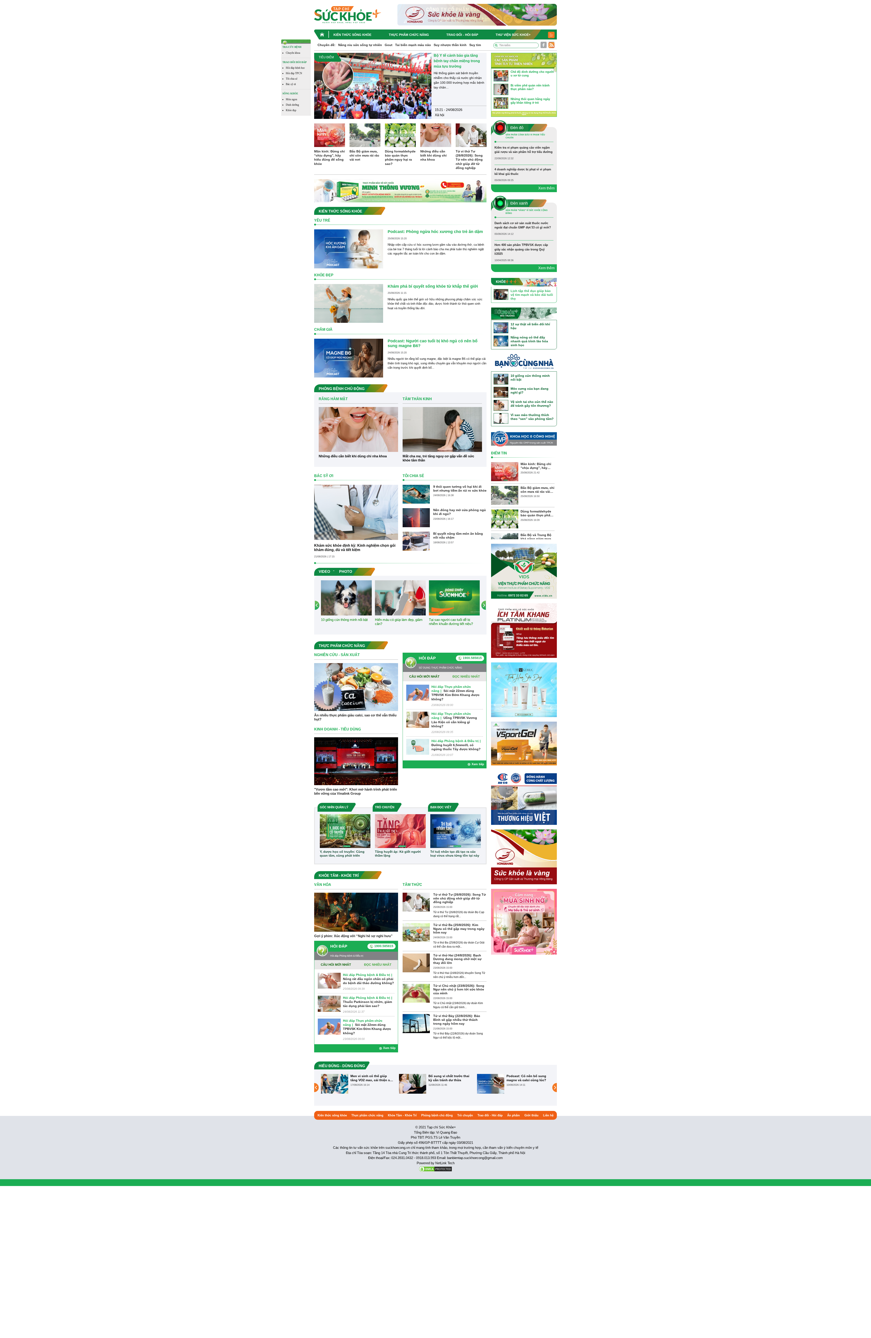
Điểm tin (499, 453)
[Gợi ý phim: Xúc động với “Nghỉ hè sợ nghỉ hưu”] (356, 912)
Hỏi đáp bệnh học (295, 67)
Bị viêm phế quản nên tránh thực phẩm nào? (530, 87)
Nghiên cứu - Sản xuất (337, 655)
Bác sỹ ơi (291, 84)
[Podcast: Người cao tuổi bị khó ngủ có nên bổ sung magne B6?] (348, 358)
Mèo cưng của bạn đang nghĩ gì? (529, 390)
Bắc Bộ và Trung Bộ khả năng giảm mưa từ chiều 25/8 (536, 537)
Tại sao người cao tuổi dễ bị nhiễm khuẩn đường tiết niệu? (451, 622)
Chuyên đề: (326, 45)
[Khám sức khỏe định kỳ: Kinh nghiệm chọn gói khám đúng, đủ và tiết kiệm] (356, 512)
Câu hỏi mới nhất (424, 676)
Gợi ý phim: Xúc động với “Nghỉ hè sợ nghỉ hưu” (353, 936)
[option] (400, 86)
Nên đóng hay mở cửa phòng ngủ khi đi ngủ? (459, 512)
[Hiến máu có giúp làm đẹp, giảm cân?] (400, 597)
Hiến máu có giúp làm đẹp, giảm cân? (399, 622)
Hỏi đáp (427, 658)
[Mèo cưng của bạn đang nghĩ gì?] (501, 392)
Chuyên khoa (293, 52)
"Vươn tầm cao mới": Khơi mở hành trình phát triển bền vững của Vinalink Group (355, 791)
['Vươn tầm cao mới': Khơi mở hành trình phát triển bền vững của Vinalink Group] (356, 761)
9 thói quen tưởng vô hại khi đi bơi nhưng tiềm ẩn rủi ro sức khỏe (460, 488)
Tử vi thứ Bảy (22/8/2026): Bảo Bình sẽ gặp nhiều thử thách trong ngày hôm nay (456, 1019)
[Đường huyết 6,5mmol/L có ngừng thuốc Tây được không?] (417, 746)
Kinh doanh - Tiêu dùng (337, 729)
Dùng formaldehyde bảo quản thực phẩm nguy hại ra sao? (400, 157)
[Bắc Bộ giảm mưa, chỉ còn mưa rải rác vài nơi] (365, 135)
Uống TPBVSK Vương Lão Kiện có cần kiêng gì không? (454, 722)
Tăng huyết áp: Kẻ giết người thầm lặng (398, 853)
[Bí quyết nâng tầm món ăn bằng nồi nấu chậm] (416, 541)
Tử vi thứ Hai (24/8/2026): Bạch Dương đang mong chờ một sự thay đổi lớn (457, 959)
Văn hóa (322, 885)
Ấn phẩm (513, 1115)
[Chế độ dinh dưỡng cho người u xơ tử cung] (501, 75)
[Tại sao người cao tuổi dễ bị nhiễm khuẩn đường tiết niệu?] (454, 597)
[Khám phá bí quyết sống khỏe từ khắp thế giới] (348, 303)
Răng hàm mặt (333, 399)
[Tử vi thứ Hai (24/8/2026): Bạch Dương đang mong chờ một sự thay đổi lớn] (416, 962)
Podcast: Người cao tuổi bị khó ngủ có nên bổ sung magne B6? (432, 343)
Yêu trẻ (322, 220)
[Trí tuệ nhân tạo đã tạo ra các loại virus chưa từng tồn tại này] (455, 831)
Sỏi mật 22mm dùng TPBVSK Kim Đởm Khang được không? (455, 695)
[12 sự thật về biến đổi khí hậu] (501, 327)
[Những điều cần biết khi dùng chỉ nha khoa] (435, 135)
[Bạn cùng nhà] (524, 362)
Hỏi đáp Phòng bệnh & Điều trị (455, 741)
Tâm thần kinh (417, 399)
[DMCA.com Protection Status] (435, 1169)
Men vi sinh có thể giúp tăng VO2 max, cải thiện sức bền (372, 1078)
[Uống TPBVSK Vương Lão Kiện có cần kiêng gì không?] (417, 719)
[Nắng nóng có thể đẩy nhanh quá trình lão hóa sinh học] (501, 340)
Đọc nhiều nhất (466, 676)
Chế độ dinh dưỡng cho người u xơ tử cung (532, 73)
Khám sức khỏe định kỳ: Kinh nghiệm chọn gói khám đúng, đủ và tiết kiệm (354, 548)
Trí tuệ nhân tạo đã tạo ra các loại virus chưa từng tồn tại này (454, 853)
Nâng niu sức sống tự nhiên (360, 45)
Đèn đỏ (517, 127)
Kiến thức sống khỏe (352, 35)
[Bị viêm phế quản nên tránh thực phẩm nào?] (501, 89)
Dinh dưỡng (292, 104)
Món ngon (291, 99)
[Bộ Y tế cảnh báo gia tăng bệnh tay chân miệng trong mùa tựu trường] (372, 85)
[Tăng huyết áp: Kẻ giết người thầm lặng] (400, 831)
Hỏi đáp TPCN (294, 73)
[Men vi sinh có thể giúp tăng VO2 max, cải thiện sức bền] (334, 1083)
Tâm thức (412, 885)
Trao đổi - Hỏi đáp (462, 35)
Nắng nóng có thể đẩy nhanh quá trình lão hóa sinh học (529, 341)
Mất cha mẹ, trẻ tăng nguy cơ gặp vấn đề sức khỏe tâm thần (438, 458)
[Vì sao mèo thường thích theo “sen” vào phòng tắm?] (501, 418)
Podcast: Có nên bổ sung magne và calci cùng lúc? (526, 1078)
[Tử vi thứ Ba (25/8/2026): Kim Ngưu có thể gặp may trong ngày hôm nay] (416, 932)
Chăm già (323, 329)
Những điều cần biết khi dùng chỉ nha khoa (433, 155)
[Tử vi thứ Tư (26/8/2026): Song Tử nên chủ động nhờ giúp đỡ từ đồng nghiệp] (471, 135)
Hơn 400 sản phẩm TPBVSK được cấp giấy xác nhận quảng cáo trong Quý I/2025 (521, 249)
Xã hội (439, 115)
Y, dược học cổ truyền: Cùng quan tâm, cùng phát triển (342, 853)
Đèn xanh (519, 203)
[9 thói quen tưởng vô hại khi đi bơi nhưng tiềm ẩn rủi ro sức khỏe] (416, 494)
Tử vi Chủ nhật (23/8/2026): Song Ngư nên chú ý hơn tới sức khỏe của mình (458, 989)
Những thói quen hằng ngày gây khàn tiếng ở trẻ (530, 100)
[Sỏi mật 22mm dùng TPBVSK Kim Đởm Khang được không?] (417, 692)
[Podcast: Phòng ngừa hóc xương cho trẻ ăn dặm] (348, 248)
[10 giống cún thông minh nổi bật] (346, 597)
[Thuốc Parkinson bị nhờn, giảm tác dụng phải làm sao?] (329, 1003)
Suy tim (475, 45)
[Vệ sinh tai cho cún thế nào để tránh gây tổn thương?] (501, 405)
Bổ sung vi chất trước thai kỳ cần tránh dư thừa (448, 1078)
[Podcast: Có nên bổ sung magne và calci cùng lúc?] (490, 1083)
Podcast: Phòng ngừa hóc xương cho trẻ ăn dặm (435, 231)
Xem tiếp (478, 764)
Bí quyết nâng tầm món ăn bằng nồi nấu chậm (458, 535)
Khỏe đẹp (291, 110)
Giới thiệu (531, 1115)
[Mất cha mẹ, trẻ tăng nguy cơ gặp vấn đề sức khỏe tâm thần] (442, 429)
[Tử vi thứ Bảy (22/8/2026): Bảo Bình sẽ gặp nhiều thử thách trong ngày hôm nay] (416, 1023)
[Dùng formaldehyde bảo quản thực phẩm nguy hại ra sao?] (400, 135)
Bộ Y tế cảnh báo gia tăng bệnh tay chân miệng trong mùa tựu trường (457, 61)
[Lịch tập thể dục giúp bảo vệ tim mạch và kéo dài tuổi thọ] (501, 294)
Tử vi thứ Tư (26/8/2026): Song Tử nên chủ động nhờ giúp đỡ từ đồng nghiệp (469, 159)
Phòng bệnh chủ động (437, 1115)
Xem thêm (546, 188)
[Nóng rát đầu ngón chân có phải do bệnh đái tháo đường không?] (329, 980)
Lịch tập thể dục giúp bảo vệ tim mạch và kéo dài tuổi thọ (532, 294)
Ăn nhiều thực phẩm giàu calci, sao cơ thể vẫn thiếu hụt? (355, 717)
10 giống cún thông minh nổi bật (344, 620)
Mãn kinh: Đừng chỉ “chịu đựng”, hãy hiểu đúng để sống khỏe (329, 157)
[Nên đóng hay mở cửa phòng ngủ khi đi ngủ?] (416, 517)
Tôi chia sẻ (291, 78)
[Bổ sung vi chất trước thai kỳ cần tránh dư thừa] (412, 1083)
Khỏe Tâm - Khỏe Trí (402, 1115)
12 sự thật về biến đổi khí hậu (530, 326)
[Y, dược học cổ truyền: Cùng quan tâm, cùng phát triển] (345, 831)
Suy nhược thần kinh (450, 45)
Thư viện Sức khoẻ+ (513, 35)
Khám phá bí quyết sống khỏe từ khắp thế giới (433, 286)
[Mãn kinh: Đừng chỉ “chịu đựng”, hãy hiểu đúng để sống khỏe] (329, 135)
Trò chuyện (465, 1115)
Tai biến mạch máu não (413, 45)
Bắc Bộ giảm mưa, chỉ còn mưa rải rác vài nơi (364, 155)
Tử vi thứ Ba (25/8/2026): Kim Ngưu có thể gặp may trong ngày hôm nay (458, 928)
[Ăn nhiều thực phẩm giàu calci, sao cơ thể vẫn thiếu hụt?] (356, 687)
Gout (388, 45)
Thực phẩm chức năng (409, 35)
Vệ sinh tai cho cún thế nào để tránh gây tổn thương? (532, 403)
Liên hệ (548, 1115)
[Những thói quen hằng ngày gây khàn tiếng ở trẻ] (501, 102)
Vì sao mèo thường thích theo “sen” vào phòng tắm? (532, 417)
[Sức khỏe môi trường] (524, 313)
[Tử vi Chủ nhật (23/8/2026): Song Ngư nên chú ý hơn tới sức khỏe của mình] (416, 993)
